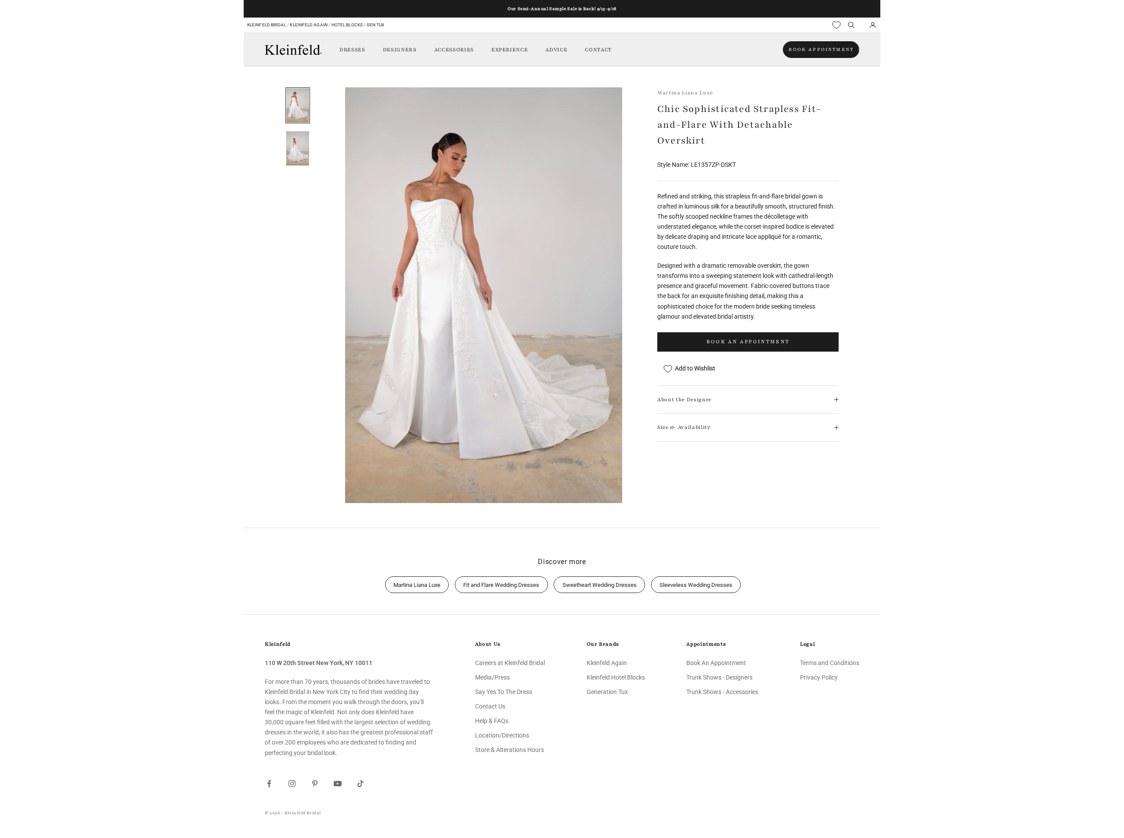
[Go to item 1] (297, 105)
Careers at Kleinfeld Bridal (510, 662)
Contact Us (490, 706)
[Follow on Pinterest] (314, 783)
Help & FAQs (491, 720)
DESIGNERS (400, 49)
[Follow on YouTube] (337, 783)
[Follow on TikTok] (360, 783)
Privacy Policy (819, 677)
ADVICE (556, 49)
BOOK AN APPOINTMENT (747, 341)
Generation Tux (607, 691)
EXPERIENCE (509, 49)
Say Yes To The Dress (503, 691)
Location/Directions (502, 735)
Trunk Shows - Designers (719, 677)
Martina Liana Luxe (685, 92)
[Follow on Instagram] (292, 783)
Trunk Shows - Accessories (722, 691)
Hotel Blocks (347, 24)
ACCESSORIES (454, 49)
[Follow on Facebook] (269, 783)
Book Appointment (821, 49)
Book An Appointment (716, 662)
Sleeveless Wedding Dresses (695, 585)
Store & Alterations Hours (509, 749)
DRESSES (352, 49)
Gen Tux (376, 24)
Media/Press (492, 677)
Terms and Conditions (829, 662)
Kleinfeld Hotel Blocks (616, 677)
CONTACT (598, 49)
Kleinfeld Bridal (266, 24)
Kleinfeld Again (308, 24)
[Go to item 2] (297, 148)
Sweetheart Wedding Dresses (599, 585)
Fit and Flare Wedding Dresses (501, 585)
